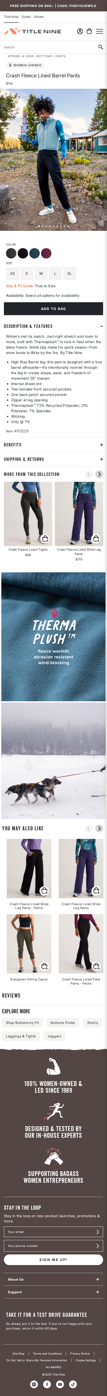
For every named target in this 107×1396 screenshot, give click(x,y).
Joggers (54, 1036)
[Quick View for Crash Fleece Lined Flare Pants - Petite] (96, 966)
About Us (16, 1279)
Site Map (18, 1353)
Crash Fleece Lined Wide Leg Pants (81, 906)
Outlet (26, 17)
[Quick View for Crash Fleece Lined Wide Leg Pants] (79, 514)
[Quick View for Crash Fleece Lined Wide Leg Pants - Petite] (44, 891)
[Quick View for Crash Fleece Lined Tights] (28, 514)
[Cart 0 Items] (89, 31)
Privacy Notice (80, 1353)
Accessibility (53, 1367)
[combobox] (47, 47)
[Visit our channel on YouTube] (60, 1384)
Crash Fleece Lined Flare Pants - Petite (81, 981)
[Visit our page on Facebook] (47, 1384)
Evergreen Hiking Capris (29, 979)
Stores (39, 17)
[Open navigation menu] (99, 31)
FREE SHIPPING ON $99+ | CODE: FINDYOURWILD (53, 6)
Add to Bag (53, 309)
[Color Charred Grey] (12, 254)
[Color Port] (47, 254)
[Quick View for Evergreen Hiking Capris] (44, 966)
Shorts (92, 1023)
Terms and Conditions (47, 1353)
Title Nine (11, 17)
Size (9, 263)
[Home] (32, 31)
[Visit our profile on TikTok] (73, 1384)
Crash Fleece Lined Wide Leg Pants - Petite (29, 906)
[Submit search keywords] (100, 47)
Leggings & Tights (21, 1036)
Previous (3, 159)
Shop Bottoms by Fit (22, 1023)
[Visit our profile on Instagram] (34, 1384)
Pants (61, 56)
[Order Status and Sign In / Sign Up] (80, 31)
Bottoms (44, 56)
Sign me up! (53, 1260)
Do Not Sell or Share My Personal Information (36, 1360)
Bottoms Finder (63, 1023)
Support (15, 1292)
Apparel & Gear (21, 56)
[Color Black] (23, 254)
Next (103, 159)
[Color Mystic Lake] (35, 254)
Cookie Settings (86, 1360)
